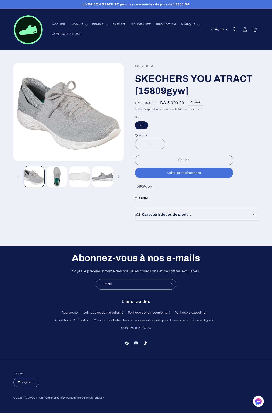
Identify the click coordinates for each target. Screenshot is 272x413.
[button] (79, 25)
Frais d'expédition (147, 109)
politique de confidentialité (103, 312)
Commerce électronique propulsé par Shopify (74, 398)
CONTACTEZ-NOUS (136, 328)
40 (144, 126)
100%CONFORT (34, 398)
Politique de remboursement (149, 312)
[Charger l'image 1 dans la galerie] (34, 176)
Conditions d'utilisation (72, 320)
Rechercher (70, 312)
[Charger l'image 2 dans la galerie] (57, 176)
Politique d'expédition (191, 312)
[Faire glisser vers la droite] (119, 176)
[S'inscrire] (171, 284)
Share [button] (143, 198)
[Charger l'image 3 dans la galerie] (79, 176)
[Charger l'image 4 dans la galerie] (102, 176)
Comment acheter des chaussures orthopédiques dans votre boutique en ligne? (154, 320)
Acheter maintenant (184, 172)
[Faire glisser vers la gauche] (18, 176)
